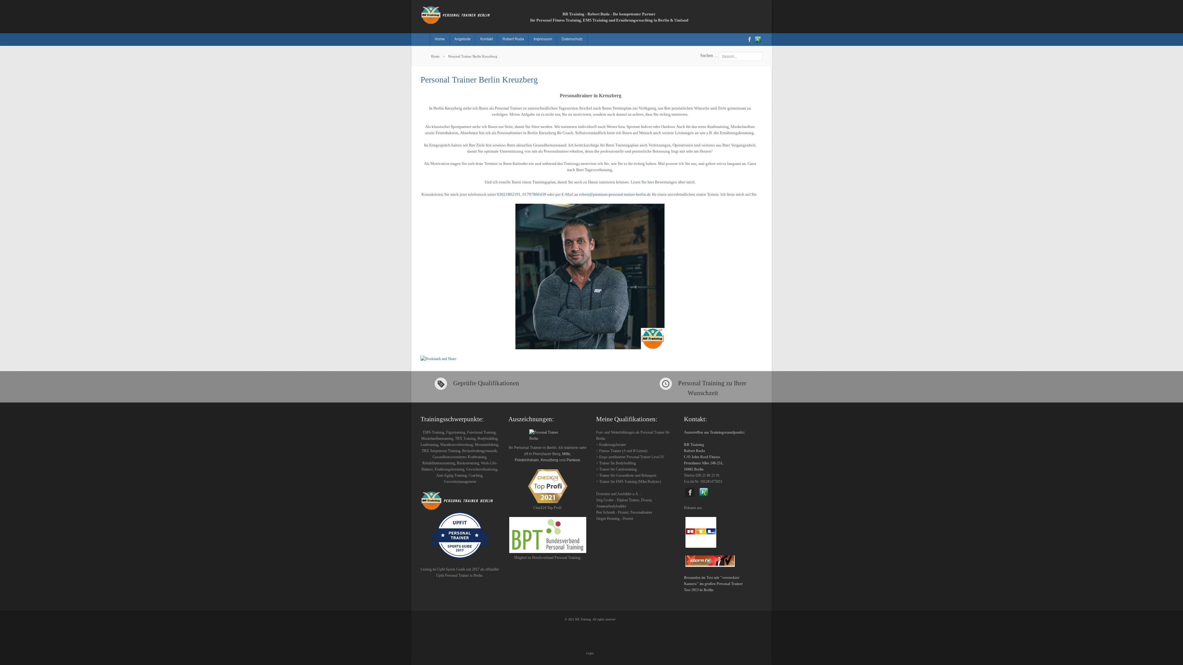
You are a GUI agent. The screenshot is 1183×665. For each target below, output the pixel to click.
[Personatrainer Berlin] (547, 535)
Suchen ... (709, 55)
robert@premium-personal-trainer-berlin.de (615, 194)
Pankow (573, 460)
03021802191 (509, 194)
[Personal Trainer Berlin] (458, 14)
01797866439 (534, 194)
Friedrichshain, (527, 460)
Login (590, 653)
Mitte (566, 454)
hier (651, 182)
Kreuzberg (549, 460)
